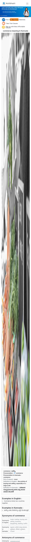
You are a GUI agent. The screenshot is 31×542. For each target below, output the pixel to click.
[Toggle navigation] (27, 3)
